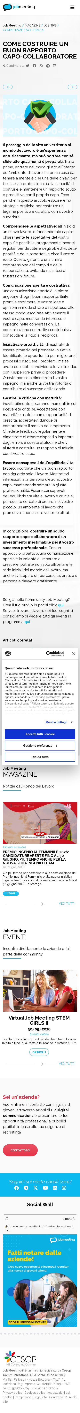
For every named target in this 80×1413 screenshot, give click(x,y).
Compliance (23, 1397)
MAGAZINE (32, 25)
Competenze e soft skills (23, 30)
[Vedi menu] (72, 7)
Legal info (40, 1397)
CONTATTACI (20, 1150)
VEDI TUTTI (66, 903)
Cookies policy (34, 1392)
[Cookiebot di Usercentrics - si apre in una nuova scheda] (47, 653)
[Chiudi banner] (73, 653)
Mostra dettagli (56, 722)
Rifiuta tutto (40, 757)
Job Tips (50, 25)
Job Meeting (12, 25)
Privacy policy (12, 1392)
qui (61, 605)
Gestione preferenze (37, 745)
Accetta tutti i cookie (40, 734)
